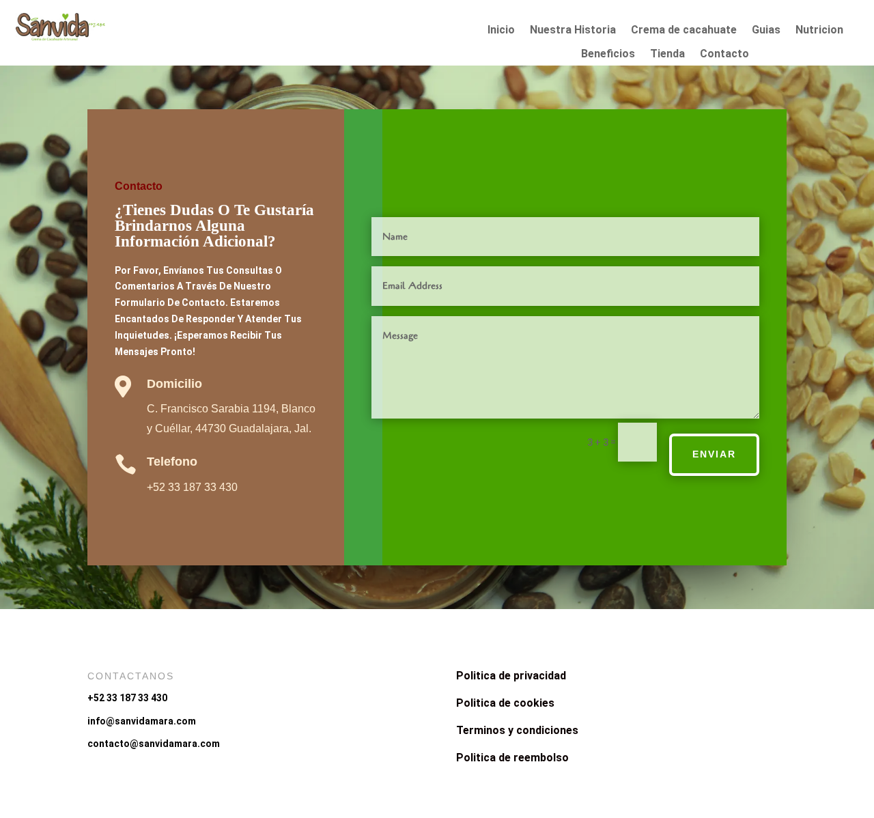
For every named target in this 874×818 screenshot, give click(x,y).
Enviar (714, 454)
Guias (766, 29)
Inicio (501, 29)
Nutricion (819, 29)
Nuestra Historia (573, 29)
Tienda (667, 53)
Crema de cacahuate (684, 29)
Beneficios (608, 53)
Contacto (724, 53)
